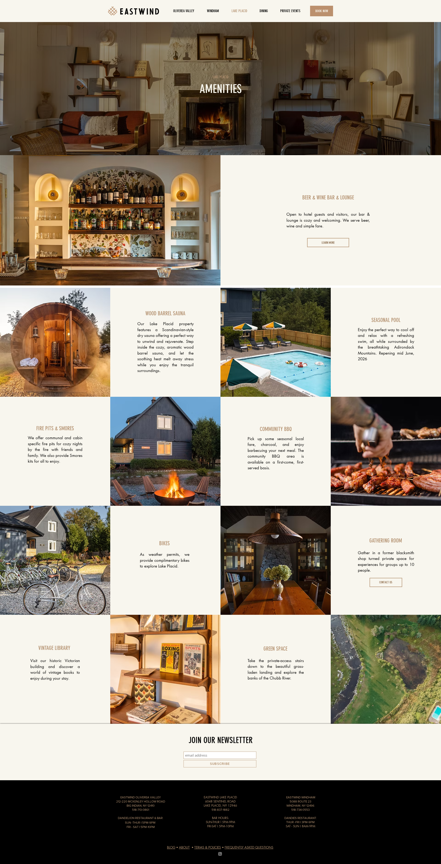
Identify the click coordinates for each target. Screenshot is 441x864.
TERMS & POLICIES (207, 847)
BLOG (171, 847)
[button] (263, 11)
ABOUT (184, 847)
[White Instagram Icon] (220, 854)
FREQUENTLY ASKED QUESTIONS (249, 847)
